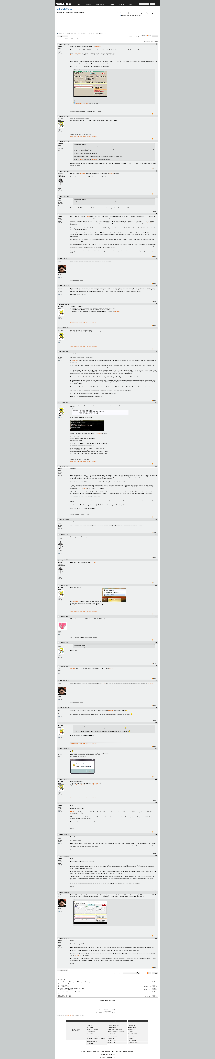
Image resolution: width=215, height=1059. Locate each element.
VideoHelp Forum (64, 9)
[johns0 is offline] (63, 269)
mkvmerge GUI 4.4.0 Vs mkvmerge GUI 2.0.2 (69, 991)
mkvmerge (87, 216)
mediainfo (111, 173)
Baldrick (60, 173)
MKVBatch (93, 562)
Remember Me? (125, 15)
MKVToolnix (78, 53)
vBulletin (110, 1011)
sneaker (60, 668)
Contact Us (138, 1007)
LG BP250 (130, 1031)
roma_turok (60, 118)
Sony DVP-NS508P (132, 1034)
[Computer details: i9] (59, 190)
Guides (112, 4)
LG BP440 (130, 1038)
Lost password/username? (135, 15)
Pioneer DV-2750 (132, 1027)
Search (79, 12)
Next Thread (112, 1000)
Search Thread (154, 41)
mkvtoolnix (82, 173)
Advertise (107, 1051)
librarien (60, 46)
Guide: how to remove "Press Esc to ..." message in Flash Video (83, 136)
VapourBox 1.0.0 (111, 1023)
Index (58, 12)
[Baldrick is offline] (63, 181)
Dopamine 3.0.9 (111, 1038)
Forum (78, 4)
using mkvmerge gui (63, 985)
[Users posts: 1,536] (58, 131)
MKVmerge (98, 46)
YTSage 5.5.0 (90, 1025)
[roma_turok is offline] (63, 125)
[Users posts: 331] (58, 634)
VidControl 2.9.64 (111, 1040)
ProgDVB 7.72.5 (90, 1043)
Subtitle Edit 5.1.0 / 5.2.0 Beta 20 (115, 1029)
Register (153, 13)
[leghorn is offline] (63, 626)
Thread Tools (146, 41)
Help (147, 13)
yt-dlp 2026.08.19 (111, 1034)
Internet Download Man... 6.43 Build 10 (116, 1031)
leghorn (59, 618)
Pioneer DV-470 (131, 1023)
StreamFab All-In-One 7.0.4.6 (93, 1036)
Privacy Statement (151, 1007)
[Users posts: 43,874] (58, 190)
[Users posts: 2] (58, 150)
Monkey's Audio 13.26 (92, 1041)
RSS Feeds (118, 1051)
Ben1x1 (59, 751)
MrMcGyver (60, 143)
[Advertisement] (107, 25)
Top (138, 973)
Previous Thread (104, 1000)
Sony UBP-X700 (132, 1040)
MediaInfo (94, 159)
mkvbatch (103, 683)
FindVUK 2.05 (90, 1027)
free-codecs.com (110, 1054)
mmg (118, 146)
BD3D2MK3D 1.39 (91, 1031)
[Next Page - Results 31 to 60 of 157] (153, 36)
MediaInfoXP (117, 311)
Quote (154, 113)
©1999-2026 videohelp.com (107, 1057)
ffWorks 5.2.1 (90, 1034)
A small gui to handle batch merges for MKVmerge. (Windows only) (74, 981)
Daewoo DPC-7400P (133, 1042)
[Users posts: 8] (58, 717)
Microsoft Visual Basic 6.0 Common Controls (86, 785)
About (102, 1051)
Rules (75, 12)
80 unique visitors (76, 1029)
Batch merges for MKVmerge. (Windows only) (95, 33)
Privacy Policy (96, 1051)
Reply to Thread (62, 36)
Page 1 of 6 (144, 35)
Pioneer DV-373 (131, 1025)
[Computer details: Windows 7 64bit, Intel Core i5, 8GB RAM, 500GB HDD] (59, 717)
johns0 (59, 261)
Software (88, 4)
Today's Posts (69, 12)
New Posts (62, 12)
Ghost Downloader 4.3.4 (113, 1025)
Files (82, 12)
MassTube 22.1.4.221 (112, 1036)
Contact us (89, 1051)
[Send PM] (61, 53)
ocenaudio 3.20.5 (111, 1042)
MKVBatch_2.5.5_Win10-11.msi (81, 103)
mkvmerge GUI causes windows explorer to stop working (71, 988)
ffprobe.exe (73, 54)
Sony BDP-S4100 (132, 1036)
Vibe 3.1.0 (89, 1023)
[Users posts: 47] (58, 53)
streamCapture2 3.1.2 (112, 1027)
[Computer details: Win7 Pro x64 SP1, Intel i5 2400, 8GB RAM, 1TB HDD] (59, 634)
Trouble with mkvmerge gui (64, 995)
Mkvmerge (74, 360)
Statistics (125, 1051)
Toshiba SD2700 (132, 1029)
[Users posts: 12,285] (58, 278)
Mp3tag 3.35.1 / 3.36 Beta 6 (93, 1029)
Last (156, 35)
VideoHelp (144, 1007)
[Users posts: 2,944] (58, 674)
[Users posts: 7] (58, 756)
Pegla (59, 710)
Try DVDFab (69, 1015)
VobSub (111, 668)
